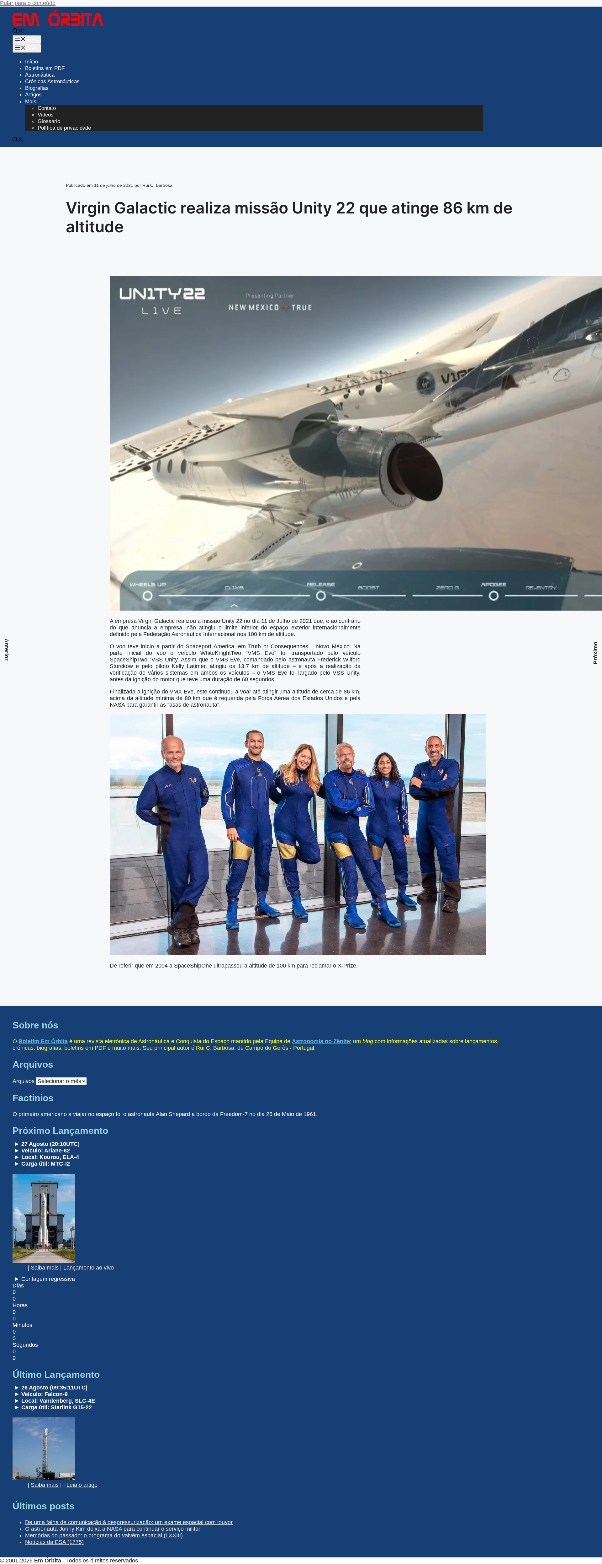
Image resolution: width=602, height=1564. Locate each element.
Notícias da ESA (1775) (54, 1542)
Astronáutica (40, 75)
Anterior (6, 650)
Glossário (49, 121)
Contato (47, 108)
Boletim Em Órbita (43, 1041)
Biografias (37, 88)
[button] (18, 32)
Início (31, 62)
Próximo (595, 653)
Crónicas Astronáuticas (52, 81)
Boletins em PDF (45, 68)
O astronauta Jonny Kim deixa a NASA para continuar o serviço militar (112, 1529)
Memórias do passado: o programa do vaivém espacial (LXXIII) (104, 1535)
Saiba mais (45, 1268)
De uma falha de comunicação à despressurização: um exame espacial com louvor (129, 1522)
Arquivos (23, 1081)
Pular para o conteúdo (27, 3)
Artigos (33, 95)
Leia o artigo (82, 1485)
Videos (46, 115)
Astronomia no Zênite (321, 1041)
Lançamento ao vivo (88, 1268)
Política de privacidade (64, 128)
